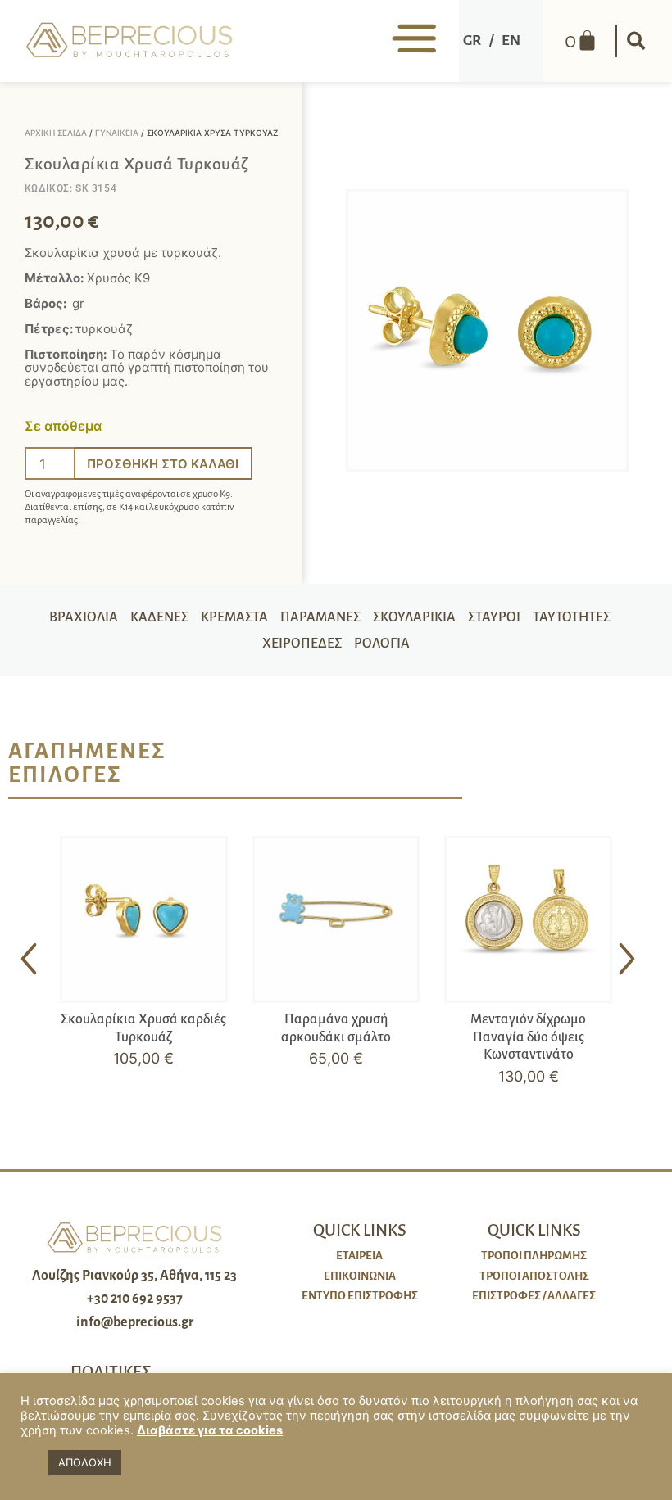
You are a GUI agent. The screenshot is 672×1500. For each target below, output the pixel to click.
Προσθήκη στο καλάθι (162, 464)
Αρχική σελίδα (56, 133)
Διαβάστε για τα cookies (210, 1430)
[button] (636, 41)
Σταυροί (494, 617)
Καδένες (159, 617)
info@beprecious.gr (134, 1322)
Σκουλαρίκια (414, 617)
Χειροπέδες (302, 643)
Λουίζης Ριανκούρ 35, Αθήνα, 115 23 (134, 1275)
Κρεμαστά (234, 617)
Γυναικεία (116, 133)
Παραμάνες (320, 617)
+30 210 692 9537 (135, 1298)
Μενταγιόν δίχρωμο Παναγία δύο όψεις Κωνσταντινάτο (528, 1037)
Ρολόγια (382, 643)
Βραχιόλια (83, 617)
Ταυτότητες (572, 617)
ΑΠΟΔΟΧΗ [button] (84, 1462)
